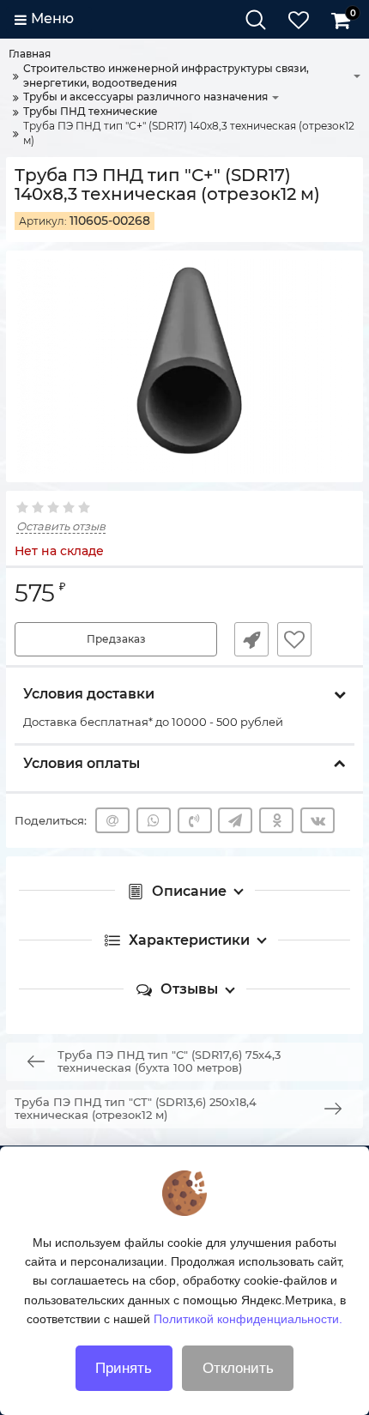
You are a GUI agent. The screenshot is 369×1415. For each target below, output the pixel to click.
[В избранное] (294, 639)
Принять (123, 1368)
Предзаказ (116, 638)
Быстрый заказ (251, 639)
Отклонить (238, 1368)
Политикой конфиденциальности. (248, 1319)
